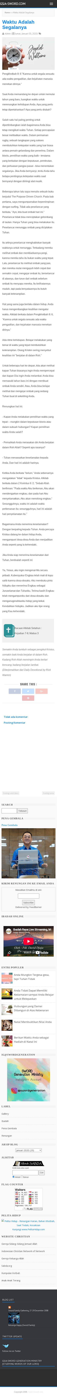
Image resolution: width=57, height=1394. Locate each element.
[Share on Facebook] (15, 690)
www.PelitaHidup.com (33, 1229)
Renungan (7, 1135)
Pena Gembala (9, 825)
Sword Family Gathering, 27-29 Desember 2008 (28, 1310)
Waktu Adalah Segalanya (18, 24)
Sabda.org (7, 1265)
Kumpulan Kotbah (11, 1273)
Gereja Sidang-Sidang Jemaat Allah (19, 1243)
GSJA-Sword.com (13, 4)
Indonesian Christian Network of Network (23, 1251)
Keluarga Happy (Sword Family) (21, 1325)
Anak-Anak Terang (11, 1280)
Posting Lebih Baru (10, 793)
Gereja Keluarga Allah (13, 1258)
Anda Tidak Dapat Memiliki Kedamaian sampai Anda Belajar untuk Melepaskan (34, 994)
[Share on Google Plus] (41, 690)
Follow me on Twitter (11, 1351)
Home (7, 12)
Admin (8, 33)
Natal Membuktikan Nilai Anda (33, 1022)
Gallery (5, 1113)
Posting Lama (48, 793)
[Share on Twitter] (28, 690)
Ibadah (5, 1120)
